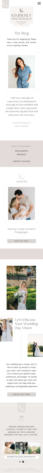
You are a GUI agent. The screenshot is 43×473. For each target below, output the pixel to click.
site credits (35, 470)
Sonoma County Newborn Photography (21, 231)
